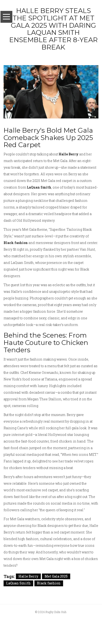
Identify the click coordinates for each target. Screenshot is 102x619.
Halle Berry (28, 576)
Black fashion (48, 583)
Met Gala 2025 (56, 576)
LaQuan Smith (18, 583)
